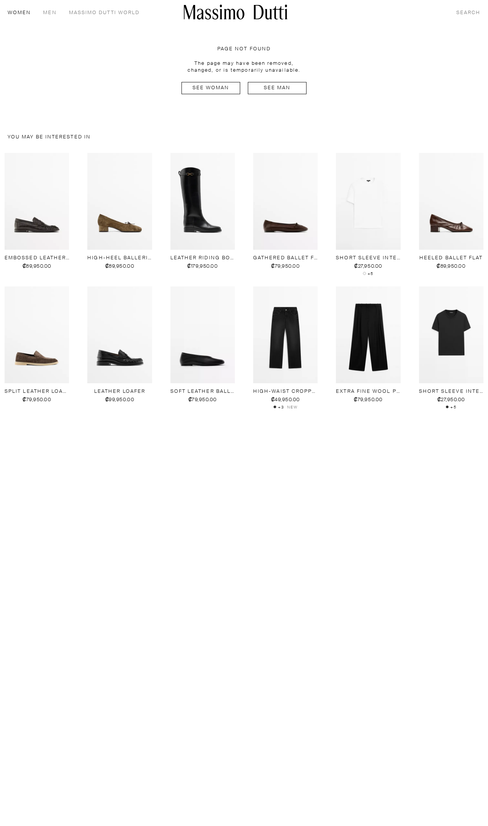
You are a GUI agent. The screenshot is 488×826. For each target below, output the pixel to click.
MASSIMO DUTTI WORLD (104, 12)
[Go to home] (235, 12)
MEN (49, 12)
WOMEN (19, 12)
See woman (211, 87)
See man (277, 87)
